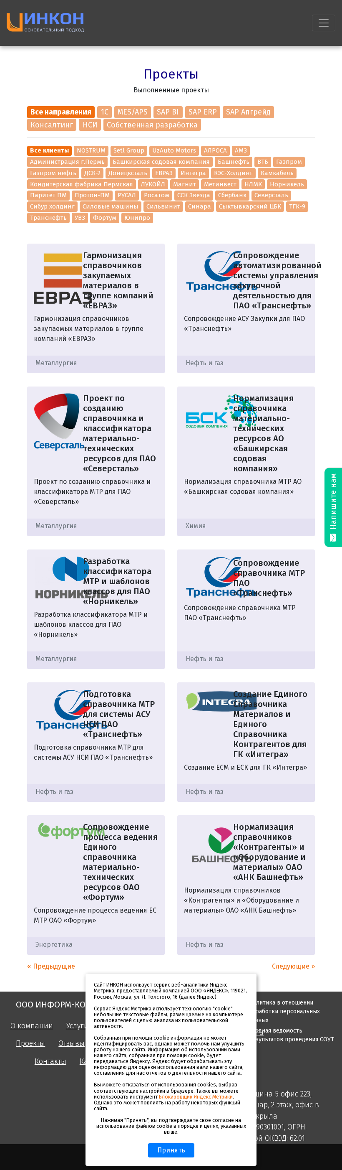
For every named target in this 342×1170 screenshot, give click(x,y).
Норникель (287, 184)
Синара (199, 206)
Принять (171, 1150)
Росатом (156, 195)
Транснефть (48, 217)
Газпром (289, 161)
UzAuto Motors (174, 150)
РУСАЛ (127, 195)
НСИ (90, 125)
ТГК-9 (297, 206)
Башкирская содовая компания (161, 161)
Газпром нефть (53, 173)
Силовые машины (110, 206)
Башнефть (233, 161)
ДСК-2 (92, 173)
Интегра (193, 173)
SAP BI (168, 112)
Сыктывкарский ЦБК (250, 206)
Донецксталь (127, 173)
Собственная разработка (152, 125)
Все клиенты (49, 150)
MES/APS (133, 112)
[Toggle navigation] (323, 23)
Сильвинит (163, 206)
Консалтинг (51, 125)
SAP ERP (203, 112)
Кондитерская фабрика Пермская (81, 184)
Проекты (30, 1043)
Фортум (104, 217)
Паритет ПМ (48, 195)
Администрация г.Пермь (67, 161)
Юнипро (137, 217)
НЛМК (253, 184)
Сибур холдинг (52, 206)
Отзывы (71, 1043)
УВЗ (80, 217)
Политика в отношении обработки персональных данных (284, 1011)
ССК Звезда (193, 195)
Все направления (60, 112)
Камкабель (277, 173)
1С (104, 112)
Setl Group (128, 150)
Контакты (50, 1061)
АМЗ (241, 150)
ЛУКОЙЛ (153, 184)
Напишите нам (333, 502)
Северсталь (271, 195)
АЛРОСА (215, 150)
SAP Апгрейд (248, 112)
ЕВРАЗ (164, 173)
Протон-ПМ (92, 195)
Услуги (77, 1026)
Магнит (184, 184)
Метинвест (220, 184)
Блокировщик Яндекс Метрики (196, 1097)
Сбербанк (232, 195)
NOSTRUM (91, 150)
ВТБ (262, 161)
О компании (31, 1026)
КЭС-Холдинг (233, 173)
